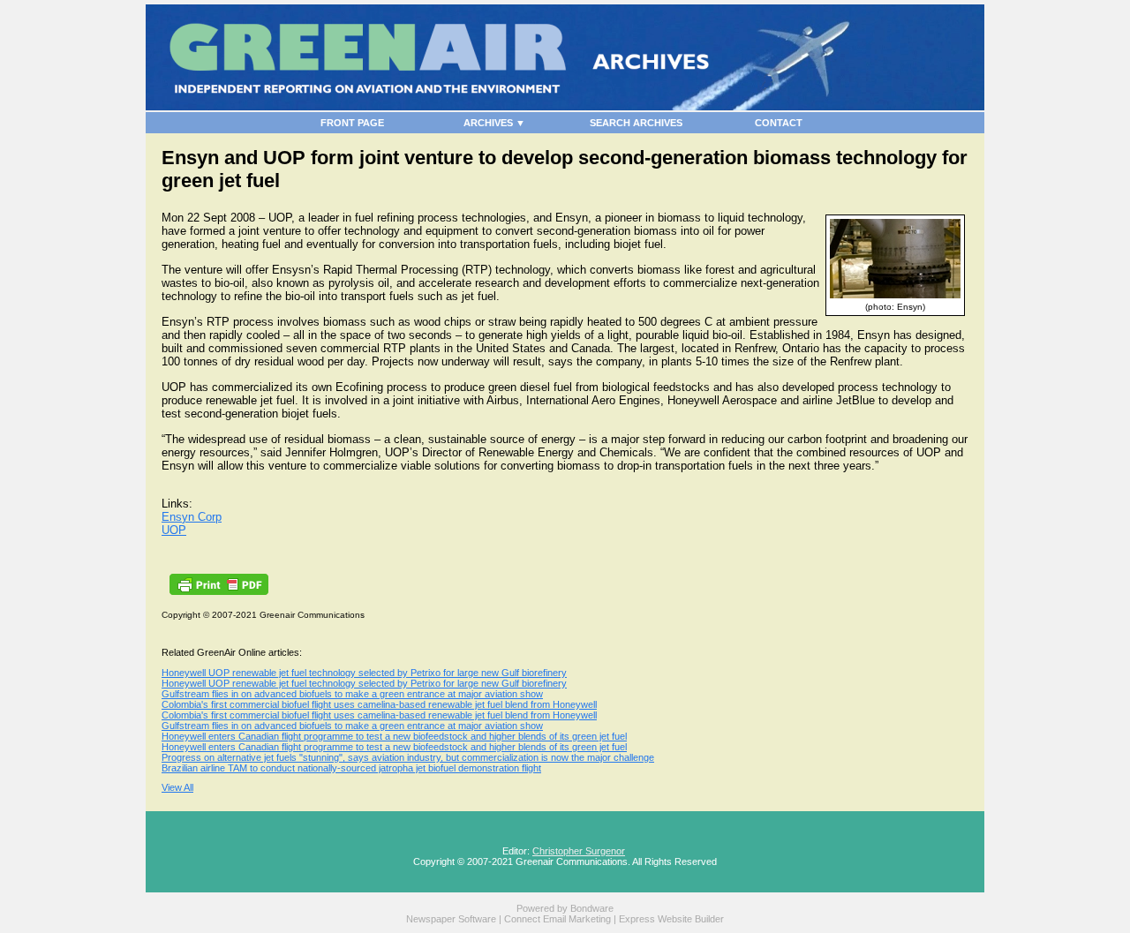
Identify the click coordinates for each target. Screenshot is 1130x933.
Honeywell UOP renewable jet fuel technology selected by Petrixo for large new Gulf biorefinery (364, 672)
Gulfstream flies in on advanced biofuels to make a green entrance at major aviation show (352, 693)
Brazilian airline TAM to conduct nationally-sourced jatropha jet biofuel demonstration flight (351, 768)
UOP (174, 530)
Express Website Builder (671, 919)
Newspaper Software (451, 919)
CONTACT (778, 122)
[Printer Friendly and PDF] (219, 591)
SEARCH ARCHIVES (636, 122)
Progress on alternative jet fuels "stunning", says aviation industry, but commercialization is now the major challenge (408, 757)
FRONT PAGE (352, 122)
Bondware (592, 908)
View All (177, 787)
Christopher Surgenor (578, 851)
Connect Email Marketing (557, 919)
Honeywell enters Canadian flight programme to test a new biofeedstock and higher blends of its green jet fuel (394, 736)
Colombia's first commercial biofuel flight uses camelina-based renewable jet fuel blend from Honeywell (379, 704)
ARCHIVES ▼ (494, 122)
